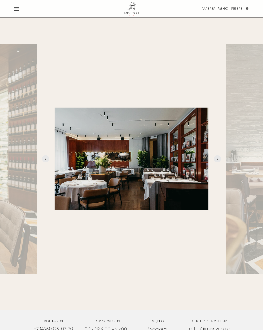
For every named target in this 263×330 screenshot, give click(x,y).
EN (247, 9)
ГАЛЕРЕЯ (208, 9)
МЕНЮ (223, 9)
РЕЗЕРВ (236, 9)
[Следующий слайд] (217, 158)
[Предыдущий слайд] (45, 158)
